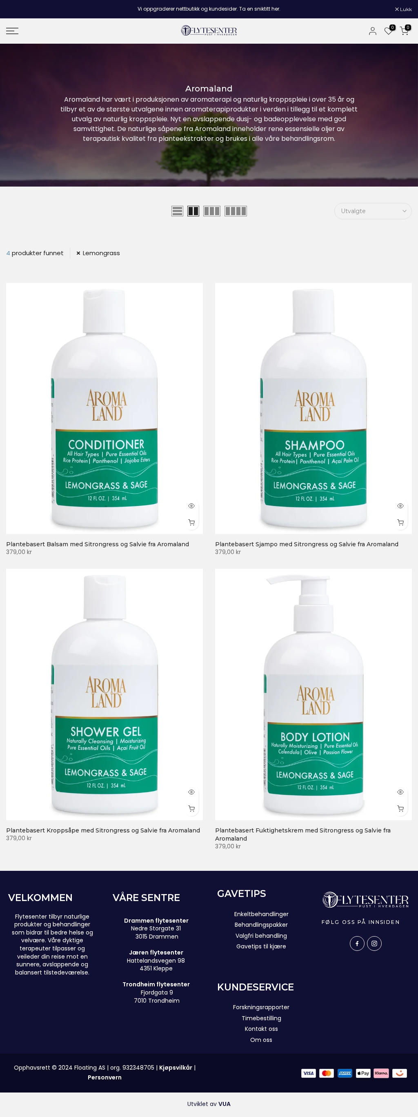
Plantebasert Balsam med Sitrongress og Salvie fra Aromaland (97, 544)
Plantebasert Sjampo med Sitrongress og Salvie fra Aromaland (306, 544)
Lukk (16, 9)
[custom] (357, 943)
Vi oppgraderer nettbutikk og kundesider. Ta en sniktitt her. (209, 8)
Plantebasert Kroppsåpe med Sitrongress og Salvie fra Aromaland (103, 830)
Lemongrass (101, 253)
